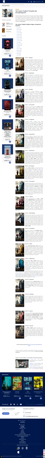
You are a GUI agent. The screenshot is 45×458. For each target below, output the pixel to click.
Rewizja (18, 31)
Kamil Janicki (8, 92)
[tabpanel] (6, 387)
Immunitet (18, 32)
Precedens (18, 45)
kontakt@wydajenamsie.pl (31, 416)
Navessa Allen (7, 51)
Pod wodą (17, 391)
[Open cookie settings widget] (1, 456)
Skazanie (18, 50)
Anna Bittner (8, 158)
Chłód (7, 70)
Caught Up (8, 50)
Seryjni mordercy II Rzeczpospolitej (7, 91)
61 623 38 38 (28, 412)
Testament (18, 37)
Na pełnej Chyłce (33, 359)
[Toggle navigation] (28, 1)
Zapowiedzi (22, 432)
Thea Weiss (7, 112)
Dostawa (22, 440)
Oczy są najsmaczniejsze (9, 23)
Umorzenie (18, 40)
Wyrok (18, 42)
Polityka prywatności (22, 439)
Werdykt (18, 51)
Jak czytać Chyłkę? (22, 433)
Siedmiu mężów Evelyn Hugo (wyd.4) (7, 392)
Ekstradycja (18, 43)
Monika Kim (7, 25)
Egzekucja (18, 48)
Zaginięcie (18, 29)
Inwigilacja (18, 34)
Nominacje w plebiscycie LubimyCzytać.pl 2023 (22, 434)
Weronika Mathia (7, 71)
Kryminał (38, 112)
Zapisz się (5, 413)
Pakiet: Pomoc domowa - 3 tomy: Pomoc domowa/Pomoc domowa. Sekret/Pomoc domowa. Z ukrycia (7, 134)
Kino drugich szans (7, 111)
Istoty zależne (9, 29)
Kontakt (22, 436)
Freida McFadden (7, 137)
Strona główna (4, 4)
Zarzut (18, 53)
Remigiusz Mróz (40, 169)
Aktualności (8, 4)
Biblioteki (22, 431)
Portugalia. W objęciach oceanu (7, 157)
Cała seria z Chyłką (36, 275)
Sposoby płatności (22, 441)
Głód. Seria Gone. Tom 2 (38, 391)
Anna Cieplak (8, 30)
